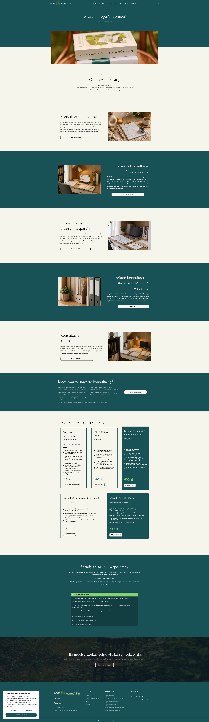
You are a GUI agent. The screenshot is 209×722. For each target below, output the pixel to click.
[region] (21, 705)
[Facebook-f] (55, 698)
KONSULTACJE (103, 3)
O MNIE (94, 3)
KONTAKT (134, 3)
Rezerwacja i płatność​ (82, 594)
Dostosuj (13, 710)
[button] (104, 594)
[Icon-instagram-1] (58, 698)
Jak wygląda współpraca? (83, 624)
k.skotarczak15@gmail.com (99, 582)
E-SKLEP (121, 3)
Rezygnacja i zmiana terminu (84, 616)
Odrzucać (29, 710)
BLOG (127, 3)
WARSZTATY (113, 3)
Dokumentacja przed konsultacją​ (85, 620)
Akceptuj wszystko (21, 714)
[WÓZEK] (158, 3)
